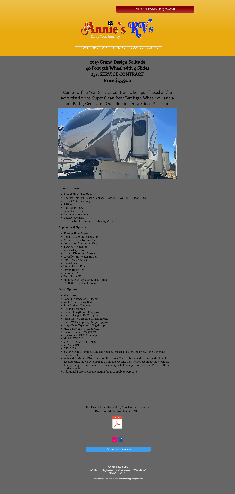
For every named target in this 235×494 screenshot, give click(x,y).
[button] (117, 143)
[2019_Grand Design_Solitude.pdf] (117, 422)
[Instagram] (114, 439)
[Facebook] (120, 439)
